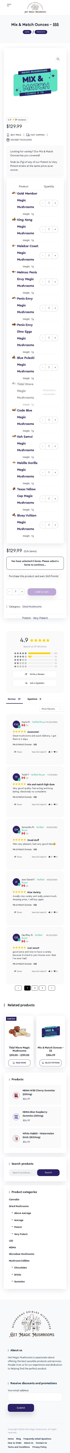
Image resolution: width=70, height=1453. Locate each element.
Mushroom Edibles (19, 1261)
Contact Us (41, 1443)
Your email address (18, 1390)
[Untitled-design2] (14, 462)
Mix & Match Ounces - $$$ (25, 744)
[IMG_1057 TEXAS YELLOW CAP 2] (14, 488)
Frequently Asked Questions (37, 1439)
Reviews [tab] (12, 699)
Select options (52, 1063)
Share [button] (19, 752)
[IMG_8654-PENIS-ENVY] (14, 297)
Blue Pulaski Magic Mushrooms (25, 364)
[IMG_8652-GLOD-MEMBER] (14, 192)
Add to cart (42, 592)
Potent (18, 1227)
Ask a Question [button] (37, 683)
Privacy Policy (39, 1447)
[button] (58, 59)
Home (11, 1439)
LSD (11, 1241)
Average (18, 1220)
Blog (18, 1439)
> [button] (51, 988)
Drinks (17, 1275)
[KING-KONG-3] (14, 219)
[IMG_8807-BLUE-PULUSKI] (14, 357)
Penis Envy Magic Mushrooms (25, 305)
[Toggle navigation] (9, 5)
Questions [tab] (32, 699)
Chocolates (20, 1267)
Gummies (19, 1281)
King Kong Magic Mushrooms (25, 226)
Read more (21, 1063)
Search (48, 1172)
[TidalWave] (14, 383)
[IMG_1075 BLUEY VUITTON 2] (14, 514)
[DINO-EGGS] (14, 324)
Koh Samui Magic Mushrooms (25, 443)
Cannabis (14, 1199)
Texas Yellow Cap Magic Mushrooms (26, 496)
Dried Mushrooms (32, 606)
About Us (28, 1443)
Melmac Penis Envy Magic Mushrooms (27, 279)
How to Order (14, 1443)
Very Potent (21, 1234)
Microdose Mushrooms (21, 1254)
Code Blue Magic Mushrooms (25, 417)
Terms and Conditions (19, 1447)
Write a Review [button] (37, 674)
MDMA (12, 1247)
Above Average (22, 1213)
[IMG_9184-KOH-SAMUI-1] (14, 436)
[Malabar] (14, 245)
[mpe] (14, 271)
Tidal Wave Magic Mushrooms (25, 391)
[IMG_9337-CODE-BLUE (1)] (14, 409)
